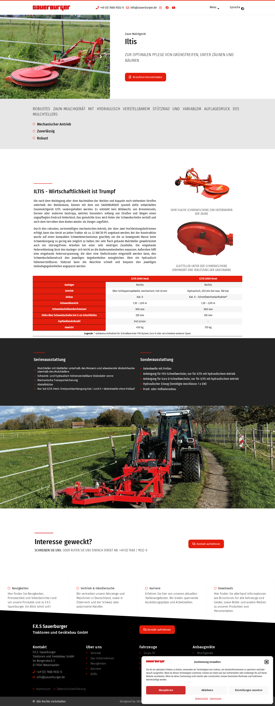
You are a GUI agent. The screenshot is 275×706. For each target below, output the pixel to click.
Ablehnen (207, 690)
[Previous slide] (9, 57)
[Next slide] (100, 57)
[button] (266, 662)
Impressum (215, 698)
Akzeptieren (166, 690)
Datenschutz (201, 698)
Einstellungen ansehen (248, 690)
